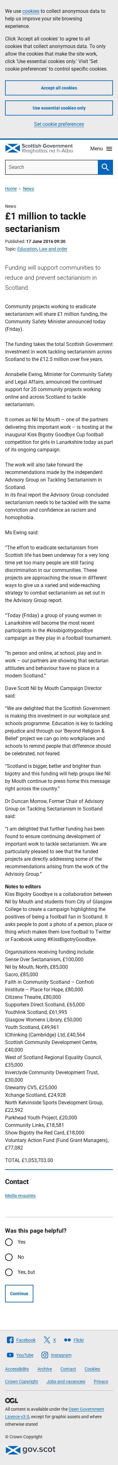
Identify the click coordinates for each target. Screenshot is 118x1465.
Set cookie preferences (59, 124)
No (21, 1257)
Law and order (53, 248)
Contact (68, 1368)
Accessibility (17, 1368)
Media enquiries (20, 1195)
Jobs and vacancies (66, 1381)
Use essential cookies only (59, 107)
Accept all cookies (59, 87)
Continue (19, 1293)
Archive (44, 1368)
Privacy (101, 1381)
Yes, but (26, 1272)
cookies (30, 11)
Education (27, 248)
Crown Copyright (21, 1381)
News (28, 188)
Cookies (92, 1368)
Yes (21, 1242)
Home (11, 188)
